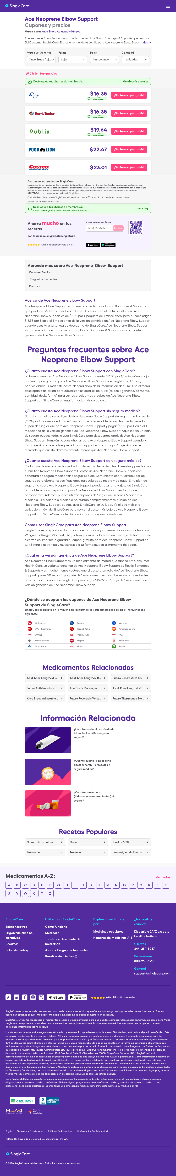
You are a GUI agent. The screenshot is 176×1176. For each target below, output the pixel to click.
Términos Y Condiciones (30, 1131)
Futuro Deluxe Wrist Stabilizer (128, 678)
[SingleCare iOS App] (56, 997)
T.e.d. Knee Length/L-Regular (128, 688)
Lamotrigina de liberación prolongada (128, 852)
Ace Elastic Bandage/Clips (85, 688)
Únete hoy (142, 208)
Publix (122, 646)
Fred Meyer (83, 634)
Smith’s (38, 634)
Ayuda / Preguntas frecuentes (66, 950)
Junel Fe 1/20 (121, 842)
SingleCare (20, 1163)
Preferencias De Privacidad (92, 1131)
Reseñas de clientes (59, 956)
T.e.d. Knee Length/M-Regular (42, 678)
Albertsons (40, 646)
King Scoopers (127, 629)
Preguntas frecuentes (43, 279)
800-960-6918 (144, 961)
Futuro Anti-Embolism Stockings (42, 688)
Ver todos (163, 877)
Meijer (80, 646)
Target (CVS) (84, 629)
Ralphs (80, 640)
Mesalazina (34, 852)
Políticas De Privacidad (60, 1131)
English (9, 1131)
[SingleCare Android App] (77, 997)
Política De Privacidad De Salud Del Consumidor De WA (37, 1139)
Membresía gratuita (135, 81)
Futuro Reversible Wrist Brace (85, 698)
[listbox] (41, 57)
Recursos (34, 286)
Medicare (52, 933)
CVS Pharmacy (43, 629)
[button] (41, 73)
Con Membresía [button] (98, 98)
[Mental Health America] (15, 1111)
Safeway (124, 640)
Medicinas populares (108, 931)
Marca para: (33, 31)
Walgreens (41, 623)
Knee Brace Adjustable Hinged (61, 31)
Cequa (74, 842)
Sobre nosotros (16, 926)
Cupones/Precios (40, 272)
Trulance (75, 852)
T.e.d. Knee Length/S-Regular (85, 678)
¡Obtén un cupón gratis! (129, 95)
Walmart (123, 623)
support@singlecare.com (152, 973)
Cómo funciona (56, 926)
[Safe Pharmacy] (22, 1100)
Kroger (80, 623)
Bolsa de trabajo (17, 950)
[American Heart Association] (36, 1111)
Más (145, 42)
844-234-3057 (144, 948)
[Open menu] (168, 6)
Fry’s (121, 634)
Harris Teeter (42, 640)
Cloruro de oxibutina (40, 842)
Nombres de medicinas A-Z (113, 937)
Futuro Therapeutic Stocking (128, 698)
